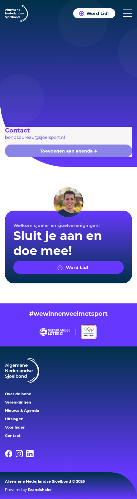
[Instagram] (21, 453)
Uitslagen (14, 419)
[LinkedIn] (31, 453)
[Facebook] (10, 453)
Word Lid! (97, 13)
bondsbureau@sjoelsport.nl (35, 137)
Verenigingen (18, 402)
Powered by (28, 489)
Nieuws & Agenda (22, 410)
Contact (13, 435)
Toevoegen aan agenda (67, 151)
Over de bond (18, 394)
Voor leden (15, 427)
